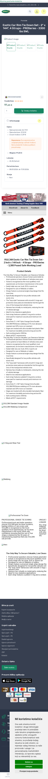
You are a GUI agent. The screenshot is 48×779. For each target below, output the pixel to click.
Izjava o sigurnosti (8, 646)
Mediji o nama (6, 619)
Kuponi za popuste (8, 610)
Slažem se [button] (29, 762)
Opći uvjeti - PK (7, 636)
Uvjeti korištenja (7, 630)
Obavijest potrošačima (10, 649)
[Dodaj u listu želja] (42, 97)
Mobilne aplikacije (8, 616)
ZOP (3, 652)
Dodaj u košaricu (30, 111)
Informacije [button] (15, 121)
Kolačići (4, 655)
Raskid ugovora (7, 639)
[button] (29, 11)
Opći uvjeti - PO (7, 633)
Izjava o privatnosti (9, 643)
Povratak (24, 20)
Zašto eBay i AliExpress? (10, 613)
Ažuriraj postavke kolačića (11, 1)
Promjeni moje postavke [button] (29, 771)
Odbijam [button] (29, 766)
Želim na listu (9, 668)
